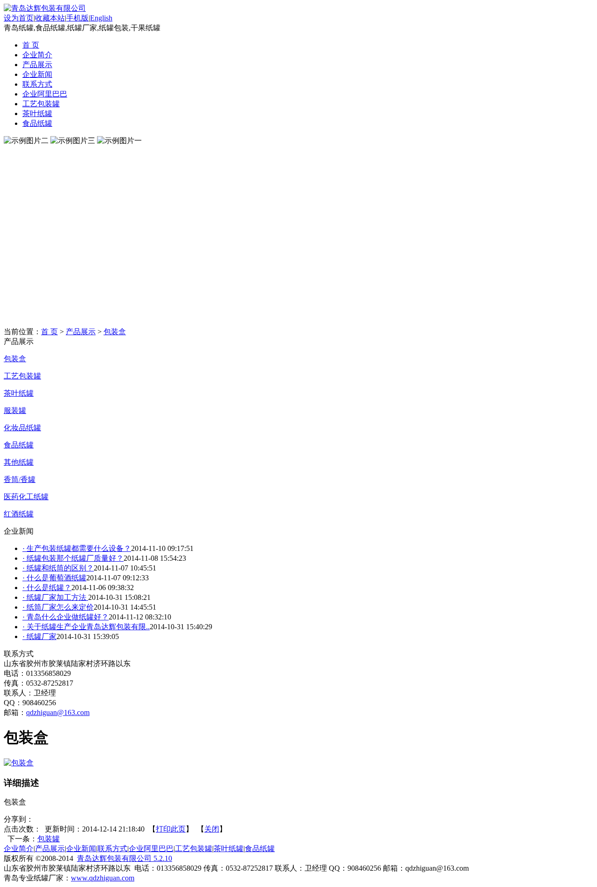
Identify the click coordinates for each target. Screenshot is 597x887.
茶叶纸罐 (37, 113)
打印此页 (171, 829)
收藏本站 (50, 18)
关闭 (211, 829)
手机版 (77, 18)
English (101, 18)
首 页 (30, 45)
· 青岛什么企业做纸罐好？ (65, 617)
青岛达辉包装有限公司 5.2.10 (124, 858)
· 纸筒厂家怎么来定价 (58, 607)
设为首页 (19, 18)
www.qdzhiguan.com (102, 878)
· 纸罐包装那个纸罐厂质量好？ (73, 558)
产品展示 (37, 65)
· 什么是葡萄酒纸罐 (54, 578)
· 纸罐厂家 (39, 636)
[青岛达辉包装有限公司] (45, 8)
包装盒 (115, 332)
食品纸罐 (37, 123)
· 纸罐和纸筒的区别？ (58, 568)
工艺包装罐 (41, 104)
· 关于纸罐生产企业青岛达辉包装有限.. (86, 627)
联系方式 (37, 84)
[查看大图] (19, 763)
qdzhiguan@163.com (58, 712)
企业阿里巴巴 (44, 94)
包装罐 (48, 839)
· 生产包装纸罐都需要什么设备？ (76, 548)
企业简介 (37, 55)
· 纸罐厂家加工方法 (55, 597)
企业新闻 (37, 74)
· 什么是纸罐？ (46, 587)
